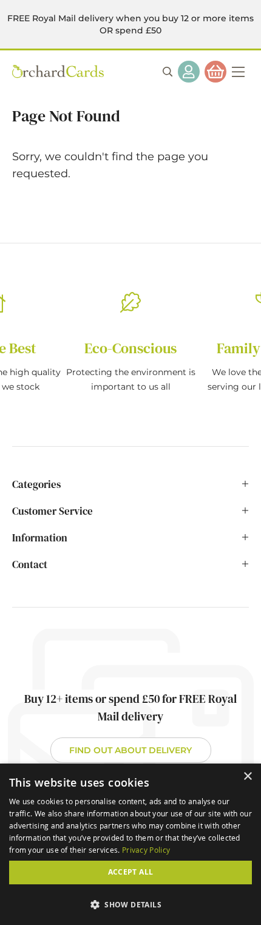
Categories (36, 484)
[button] (130, 904)
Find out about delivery (130, 750)
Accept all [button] (131, 872)
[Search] (167, 72)
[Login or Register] (189, 72)
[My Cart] (215, 72)
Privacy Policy (146, 850)
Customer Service (52, 511)
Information (39, 537)
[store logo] (58, 71)
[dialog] (130, 844)
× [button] (247, 776)
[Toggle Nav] (238, 72)
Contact (29, 564)
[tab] (130, 490)
